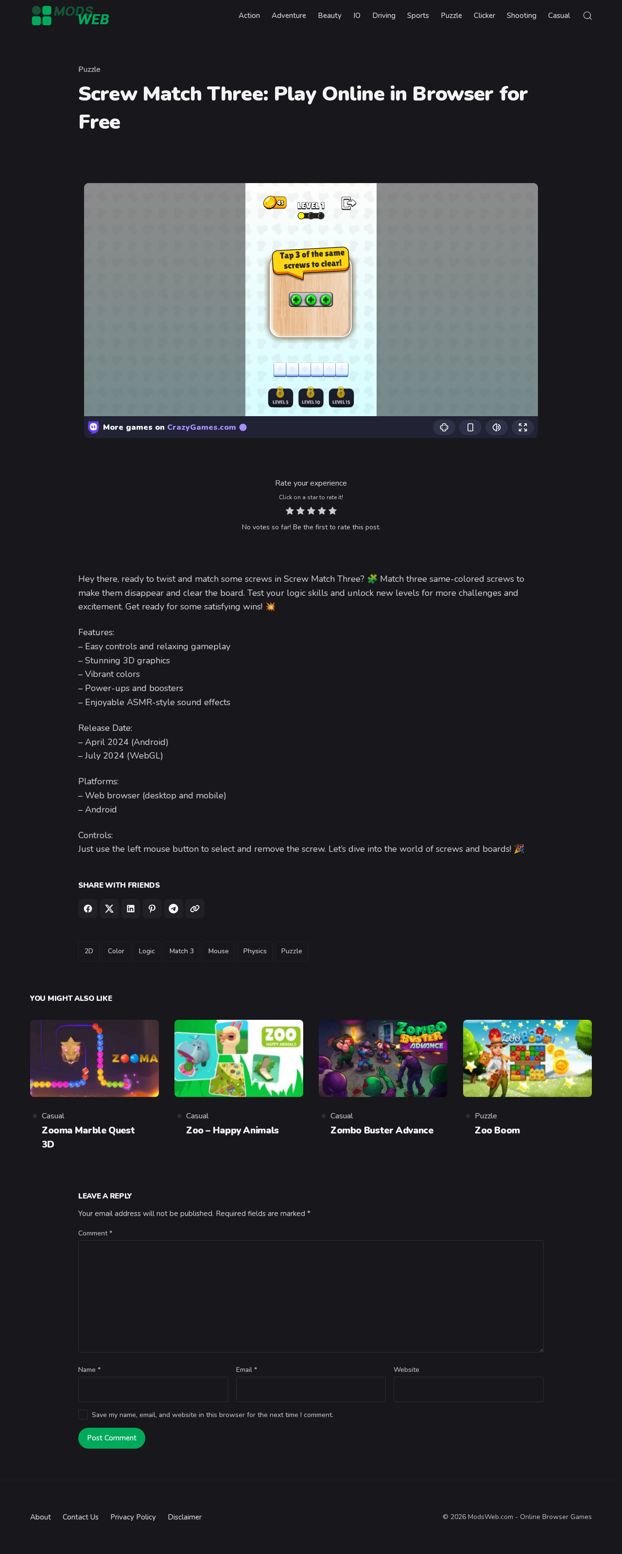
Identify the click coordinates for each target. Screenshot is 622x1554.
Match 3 (182, 951)
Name (89, 1369)
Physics (255, 951)
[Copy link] (195, 908)
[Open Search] (587, 15)
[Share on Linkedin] (130, 908)
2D (89, 951)
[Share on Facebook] (88, 908)
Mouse (218, 951)
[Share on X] (109, 908)
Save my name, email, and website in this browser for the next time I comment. (212, 1414)
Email (246, 1369)
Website (406, 1369)
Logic (147, 951)
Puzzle (89, 69)
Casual (53, 1116)
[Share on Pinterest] (152, 908)
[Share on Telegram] (173, 908)
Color (116, 951)
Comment (95, 1233)
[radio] (290, 512)
